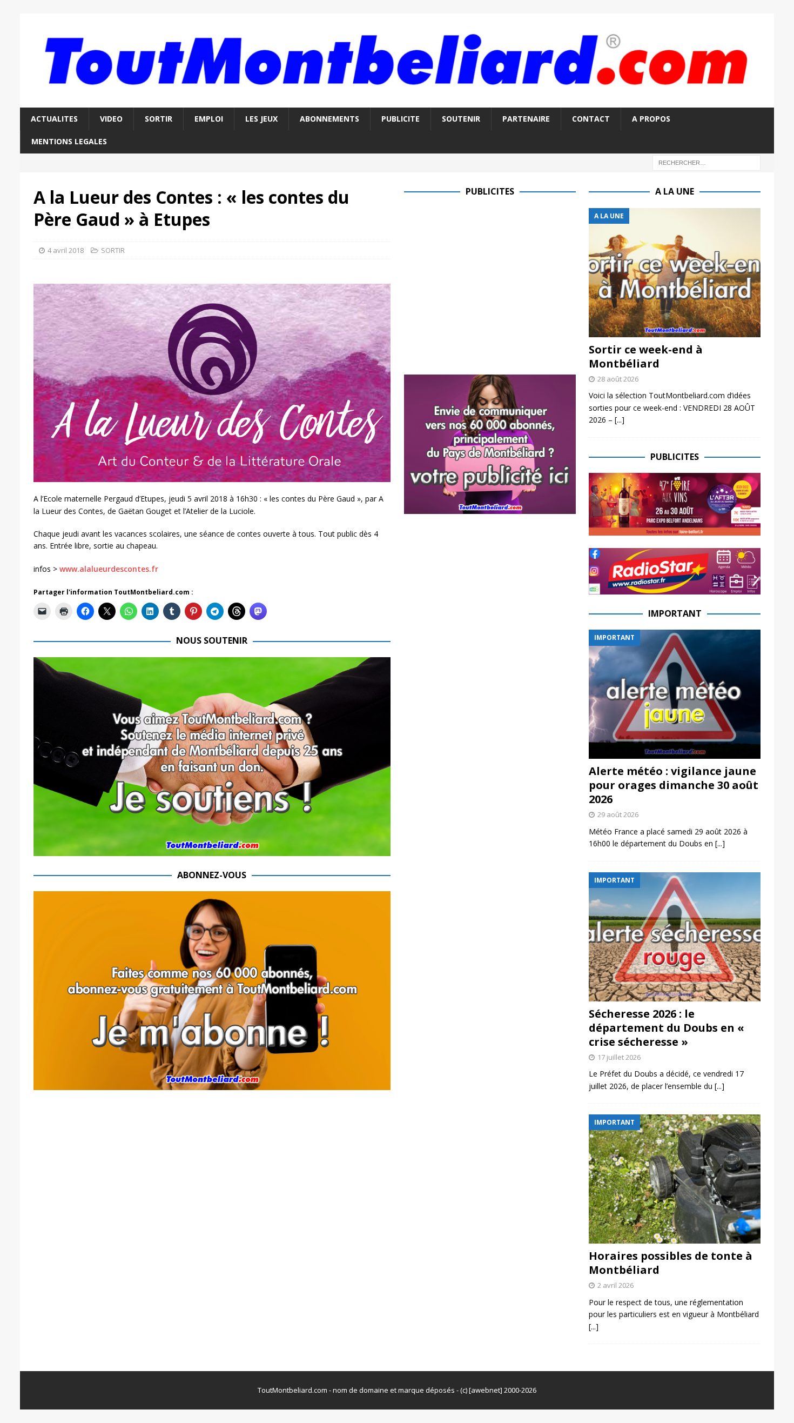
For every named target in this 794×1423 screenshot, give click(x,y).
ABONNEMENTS (329, 118)
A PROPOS (651, 118)
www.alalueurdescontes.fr (108, 569)
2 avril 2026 (615, 1285)
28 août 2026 (617, 379)
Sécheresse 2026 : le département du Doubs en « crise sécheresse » (666, 1027)
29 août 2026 (617, 814)
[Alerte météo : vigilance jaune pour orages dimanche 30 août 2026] (675, 694)
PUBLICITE (400, 118)
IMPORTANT (675, 613)
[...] (619, 420)
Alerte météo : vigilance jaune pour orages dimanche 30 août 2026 (673, 785)
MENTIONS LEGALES (69, 141)
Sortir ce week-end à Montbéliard (646, 356)
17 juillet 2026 (619, 1057)
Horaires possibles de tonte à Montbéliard (670, 1262)
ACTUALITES (54, 118)
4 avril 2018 (66, 250)
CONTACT (591, 118)
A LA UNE (674, 191)
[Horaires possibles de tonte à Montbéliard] (675, 1179)
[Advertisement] (495, 283)
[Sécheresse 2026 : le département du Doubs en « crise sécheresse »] (675, 936)
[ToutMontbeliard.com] (397, 101)
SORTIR (158, 118)
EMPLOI (208, 118)
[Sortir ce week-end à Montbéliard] (675, 272)
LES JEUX (261, 118)
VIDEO (111, 118)
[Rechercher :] (706, 162)
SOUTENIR (461, 118)
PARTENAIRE (526, 118)
